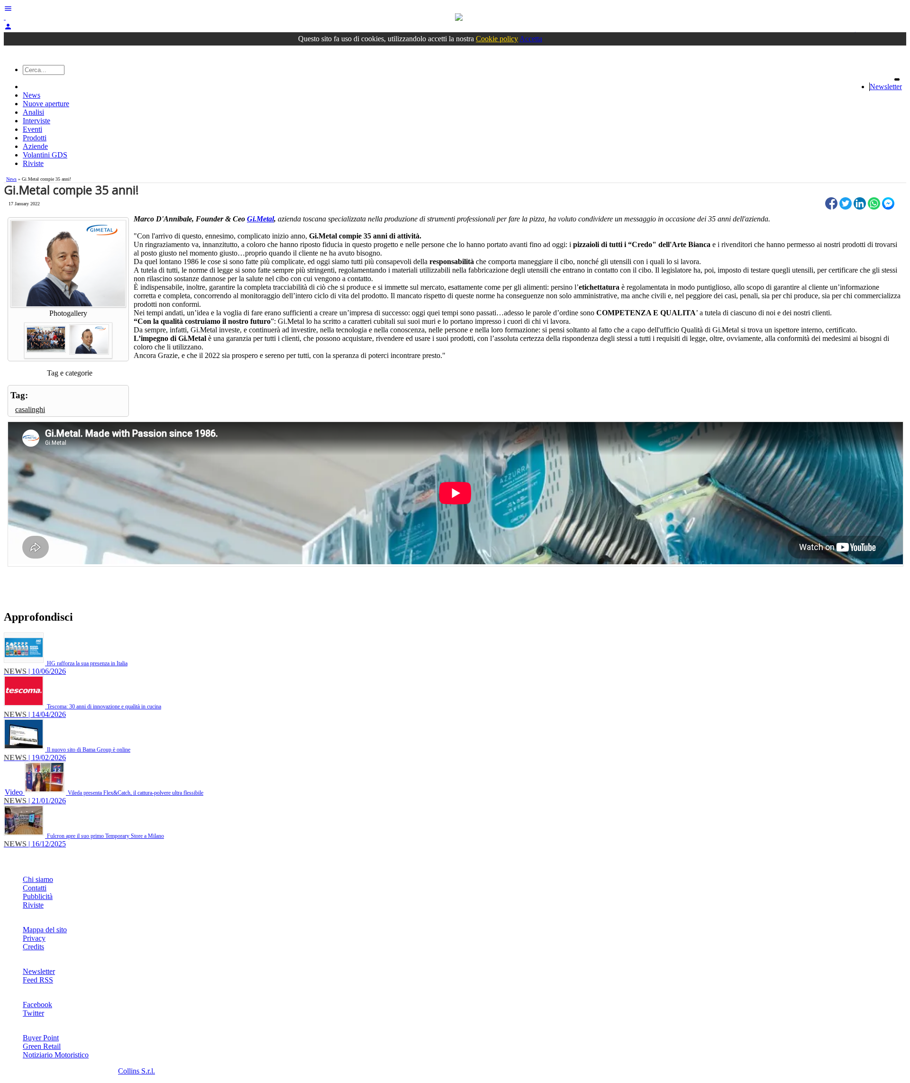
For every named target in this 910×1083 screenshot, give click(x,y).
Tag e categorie (69, 373)
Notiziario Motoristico (56, 1055)
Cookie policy (497, 39)
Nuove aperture (46, 104)
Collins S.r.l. (136, 1071)
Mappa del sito (45, 930)
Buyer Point (41, 1038)
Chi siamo (38, 879)
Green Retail (42, 1046)
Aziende (35, 146)
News (31, 95)
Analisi (33, 112)
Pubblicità (38, 896)
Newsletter (886, 87)
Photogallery (68, 313)
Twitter (33, 1013)
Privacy (34, 938)
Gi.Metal (260, 219)
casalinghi (30, 409)
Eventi (32, 129)
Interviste (36, 121)
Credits (33, 947)
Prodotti (34, 138)
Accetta (530, 39)
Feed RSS (38, 980)
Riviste (33, 163)
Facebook (37, 1004)
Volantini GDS (45, 155)
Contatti (34, 888)
